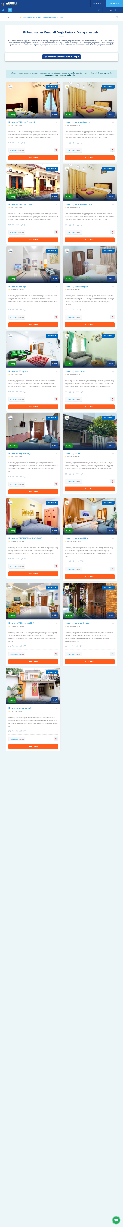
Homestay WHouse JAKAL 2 (21, 623)
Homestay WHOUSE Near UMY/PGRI (25, 538)
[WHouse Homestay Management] (9, 3)
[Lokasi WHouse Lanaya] (112, 654)
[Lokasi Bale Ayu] (56, 317)
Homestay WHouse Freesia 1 (78, 122)
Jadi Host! (113, 4)
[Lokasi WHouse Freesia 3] (56, 232)
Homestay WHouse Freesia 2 (21, 122)
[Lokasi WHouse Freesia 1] (112, 150)
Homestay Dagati (73, 453)
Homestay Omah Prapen (76, 286)
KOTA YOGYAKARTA (16, 126)
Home (7, 17)
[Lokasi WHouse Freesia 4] (112, 232)
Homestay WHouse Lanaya (77, 623)
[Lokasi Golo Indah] (112, 399)
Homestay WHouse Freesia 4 (78, 204)
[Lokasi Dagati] (112, 481)
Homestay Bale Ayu (17, 286)
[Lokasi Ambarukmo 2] (56, 739)
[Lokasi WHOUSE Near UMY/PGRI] (56, 566)
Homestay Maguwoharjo (19, 453)
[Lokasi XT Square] (56, 399)
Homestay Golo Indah (75, 371)
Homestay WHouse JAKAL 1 (77, 538)
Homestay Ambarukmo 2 (19, 708)
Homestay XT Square (18, 371)
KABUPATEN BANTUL (74, 290)
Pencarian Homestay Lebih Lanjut (62, 56)
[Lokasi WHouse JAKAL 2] (56, 654)
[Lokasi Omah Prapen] (112, 317)
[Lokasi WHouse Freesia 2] (56, 150)
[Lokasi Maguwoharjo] (56, 484)
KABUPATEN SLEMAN (17, 290)
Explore (15, 17)
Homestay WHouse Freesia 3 (21, 204)
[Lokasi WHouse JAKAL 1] (112, 569)
